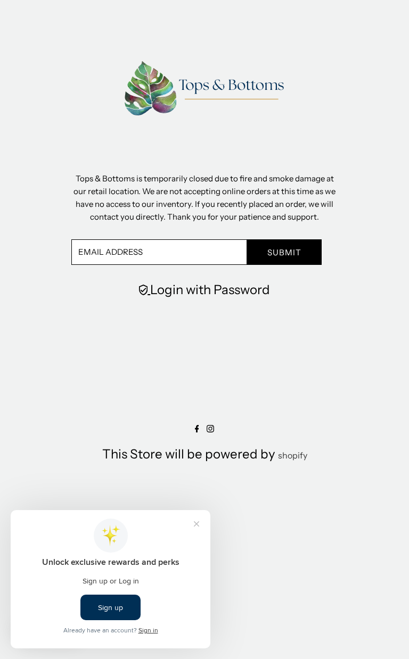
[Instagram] (210, 429)
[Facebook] (197, 429)
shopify (292, 455)
